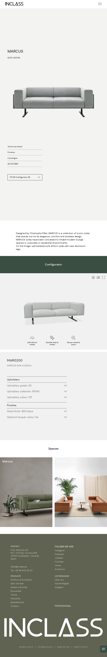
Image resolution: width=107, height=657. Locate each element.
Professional (63, 606)
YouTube (59, 561)
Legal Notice (63, 647)
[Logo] (14, 4)
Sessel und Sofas (19, 587)
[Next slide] (98, 492)
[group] (26, 492)
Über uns (59, 579)
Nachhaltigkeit (62, 583)
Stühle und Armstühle (21, 579)
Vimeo (58, 565)
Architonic (60, 569)
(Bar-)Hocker (17, 583)
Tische (14, 594)
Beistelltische (17, 602)
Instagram (60, 550)
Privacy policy (26, 647)
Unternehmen (62, 576)
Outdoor (15, 606)
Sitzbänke (15, 598)
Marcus (15, 51)
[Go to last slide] (8, 492)
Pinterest (59, 554)
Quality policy (81, 647)
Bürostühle (16, 591)
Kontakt (15, 546)
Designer (59, 587)
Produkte (16, 576)
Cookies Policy (45, 647)
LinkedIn (59, 558)
